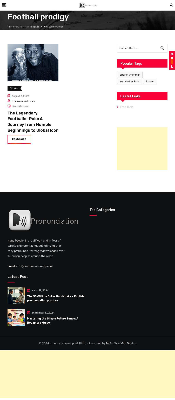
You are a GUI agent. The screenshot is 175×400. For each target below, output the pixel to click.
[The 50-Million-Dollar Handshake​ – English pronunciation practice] (16, 295)
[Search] (171, 5)
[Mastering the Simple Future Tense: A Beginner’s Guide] (16, 317)
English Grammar (130, 74)
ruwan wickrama (25, 101)
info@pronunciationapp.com (34, 266)
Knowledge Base (129, 81)
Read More (19, 139)
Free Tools (126, 107)
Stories (150, 81)
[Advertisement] (142, 148)
